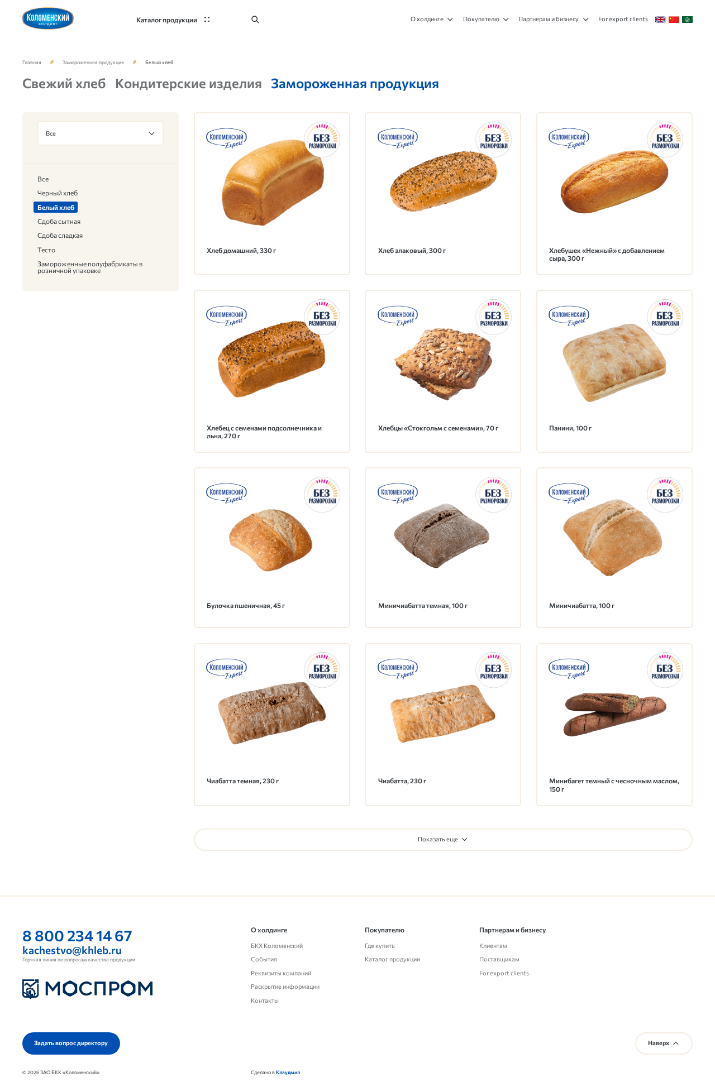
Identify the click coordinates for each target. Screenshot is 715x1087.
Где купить (380, 945)
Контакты (265, 1000)
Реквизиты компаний (281, 972)
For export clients (504, 972)
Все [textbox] (51, 134)
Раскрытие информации (285, 986)
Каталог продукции (392, 959)
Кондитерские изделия (188, 83)
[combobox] (100, 133)
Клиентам (493, 945)
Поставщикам (499, 959)
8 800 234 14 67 (77, 935)
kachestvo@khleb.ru (72, 950)
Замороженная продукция (93, 62)
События (264, 959)
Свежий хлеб (64, 83)
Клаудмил (288, 1072)
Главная (31, 62)
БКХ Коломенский (277, 945)
